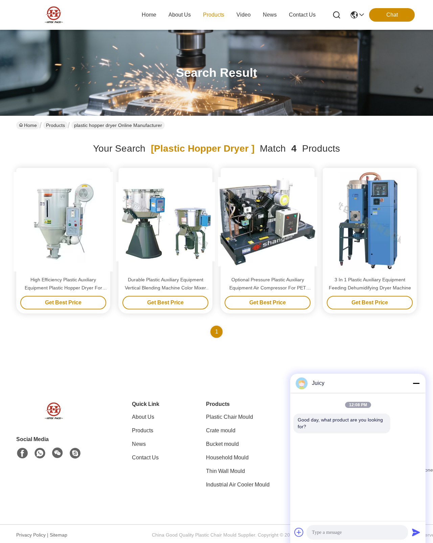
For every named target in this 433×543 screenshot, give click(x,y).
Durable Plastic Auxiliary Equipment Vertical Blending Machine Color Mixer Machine (165, 288)
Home (149, 15)
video (243, 15)
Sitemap (58, 535)
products (213, 15)
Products (55, 125)
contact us (302, 15)
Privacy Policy (31, 535)
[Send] (416, 532)
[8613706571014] (40, 453)
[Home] (53, 419)
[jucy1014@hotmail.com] (75, 453)
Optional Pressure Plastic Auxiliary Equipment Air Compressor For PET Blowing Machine (267, 288)
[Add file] (299, 532)
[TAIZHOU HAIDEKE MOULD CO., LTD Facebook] (22, 453)
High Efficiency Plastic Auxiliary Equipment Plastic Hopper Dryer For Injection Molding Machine (63, 288)
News (139, 444)
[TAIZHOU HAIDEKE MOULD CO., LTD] (53, 15)
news (270, 15)
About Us (143, 417)
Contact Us (145, 457)
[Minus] (416, 383)
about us (179, 15)
